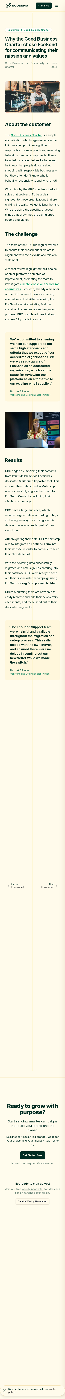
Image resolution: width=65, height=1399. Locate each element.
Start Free (43, 5)
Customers (13, 30)
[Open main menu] (57, 5)
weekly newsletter (33, 1189)
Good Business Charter (26, 135)
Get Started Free (32, 1155)
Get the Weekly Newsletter (32, 1201)
